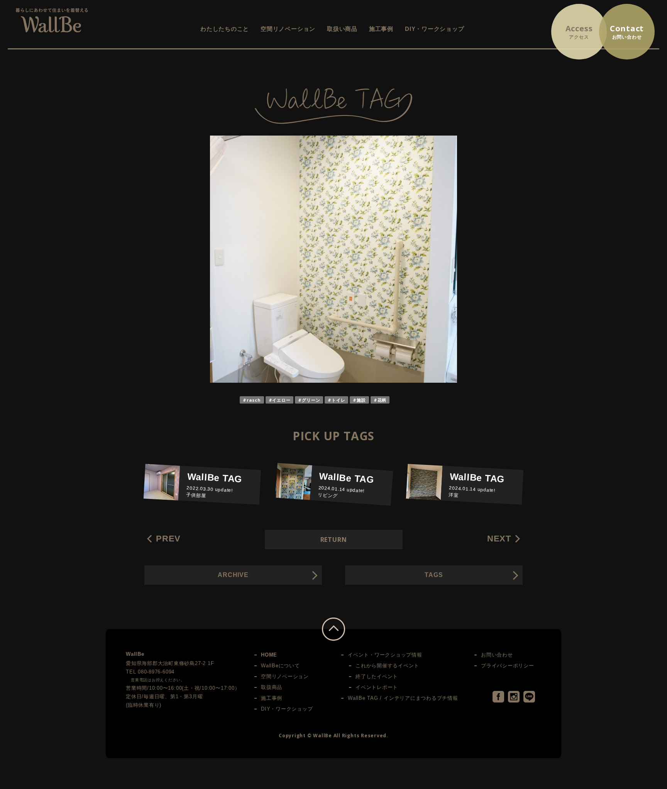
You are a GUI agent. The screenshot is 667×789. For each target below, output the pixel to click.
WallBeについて (280, 666)
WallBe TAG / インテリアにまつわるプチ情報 (403, 698)
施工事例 (381, 28)
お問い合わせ (497, 655)
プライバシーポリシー (507, 666)
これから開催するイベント (387, 666)
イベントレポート (377, 687)
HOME (269, 655)
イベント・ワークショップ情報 (385, 655)
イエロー (281, 400)
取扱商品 (271, 687)
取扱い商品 (342, 28)
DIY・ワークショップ (434, 28)
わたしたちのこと (224, 28)
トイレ (338, 400)
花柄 (382, 400)
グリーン (311, 400)
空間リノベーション (288, 28)
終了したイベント (377, 676)
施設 (361, 400)
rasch (254, 400)
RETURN (333, 539)
